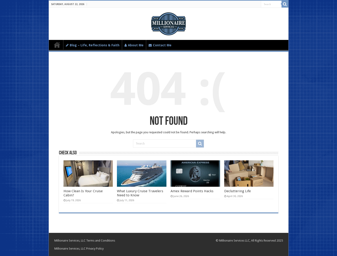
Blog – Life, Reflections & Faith (94, 45)
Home (57, 45)
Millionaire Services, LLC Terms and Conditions (84, 240)
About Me (136, 45)
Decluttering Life (237, 191)
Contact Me (162, 45)
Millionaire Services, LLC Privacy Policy (79, 248)
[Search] (285, 4)
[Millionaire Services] (168, 22)
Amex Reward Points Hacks (192, 191)
